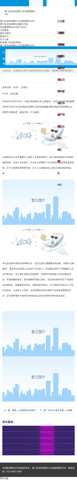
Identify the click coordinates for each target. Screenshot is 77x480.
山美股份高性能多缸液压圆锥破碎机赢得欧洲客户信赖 (30, 434)
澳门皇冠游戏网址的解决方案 (58, 25)
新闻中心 (4, 36)
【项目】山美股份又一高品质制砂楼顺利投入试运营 (29, 428)
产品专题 (38, 3)
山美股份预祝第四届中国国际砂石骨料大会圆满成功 (29, 440)
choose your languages (63, 3)
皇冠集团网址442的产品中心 (59, 25)
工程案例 (4, 30)
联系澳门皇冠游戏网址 (62, 25)
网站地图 (4, 478)
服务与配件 (60, 25)
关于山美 (61, 25)
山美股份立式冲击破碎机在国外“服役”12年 (24, 446)
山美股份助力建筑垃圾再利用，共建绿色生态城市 (27, 452)
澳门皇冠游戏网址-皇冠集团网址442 (57, 25)
